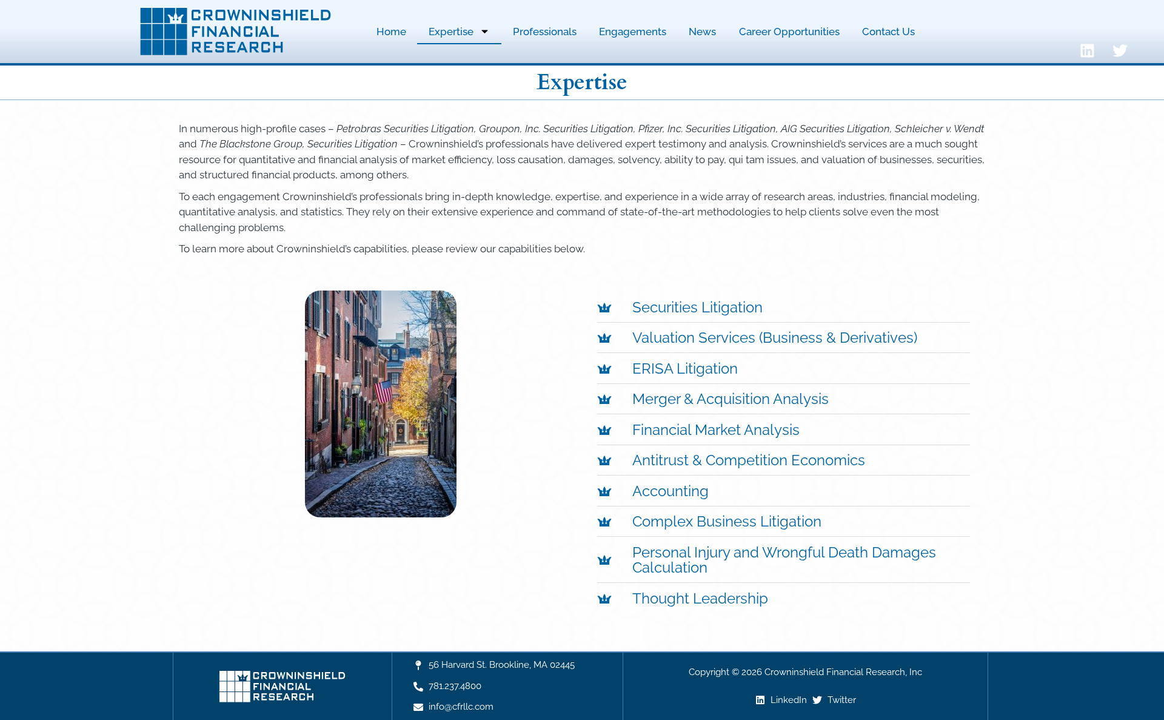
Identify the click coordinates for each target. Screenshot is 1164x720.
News (702, 31)
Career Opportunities (789, 31)
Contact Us (888, 31)
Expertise (451, 31)
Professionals (545, 31)
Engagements (632, 31)
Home (391, 31)
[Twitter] (1120, 51)
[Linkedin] (1087, 51)
